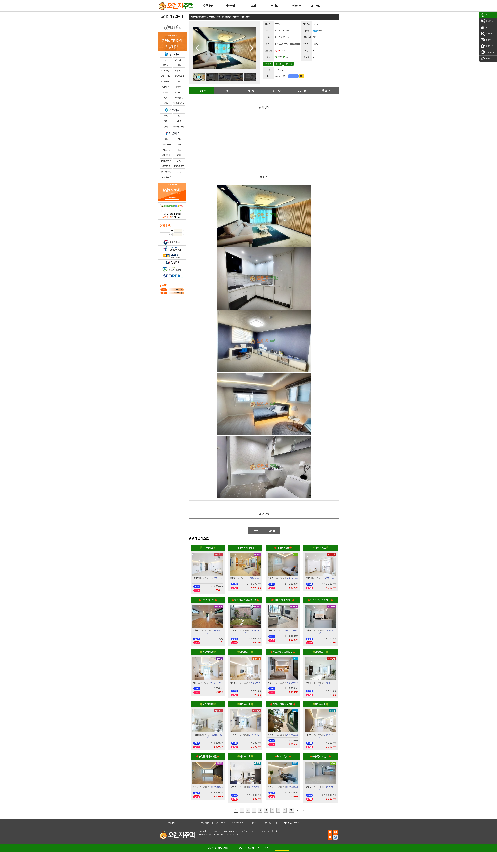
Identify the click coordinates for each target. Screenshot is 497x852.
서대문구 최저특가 (245, 547)
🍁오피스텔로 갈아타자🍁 (282, 652)
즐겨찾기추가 (490, 46)
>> (304, 810)
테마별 (274, 5)
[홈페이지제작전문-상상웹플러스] (335, 837)
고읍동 (308, 630)
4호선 (315, 31)
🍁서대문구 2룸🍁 (283, 548)
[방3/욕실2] (205, 578)
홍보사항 (288, 64)
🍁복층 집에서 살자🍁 (320, 756)
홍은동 (233, 578)
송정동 (195, 787)
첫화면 (487, 58)
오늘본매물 (489, 21)
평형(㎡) (254, 578)
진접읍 (308, 787)
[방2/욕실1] (242, 578)
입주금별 (230, 5)
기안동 (308, 735)
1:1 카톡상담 (489, 52)
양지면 (233, 787)
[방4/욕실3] (318, 787)
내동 (270, 630)
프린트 (272, 530)
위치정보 (268, 64)
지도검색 (488, 27)
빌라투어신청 (238, 822)
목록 (256, 530)
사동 (195, 683)
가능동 (196, 735)
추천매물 (208, 5)
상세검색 (488, 34)
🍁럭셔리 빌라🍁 (282, 756)
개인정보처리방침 (291, 822)
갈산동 (270, 735)
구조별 (252, 5)
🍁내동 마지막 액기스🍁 (283, 600)
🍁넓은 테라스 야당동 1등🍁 (245, 600)
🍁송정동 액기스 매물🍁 (208, 756)
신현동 (195, 630)
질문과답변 (220, 822)
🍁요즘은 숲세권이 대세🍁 (320, 600)
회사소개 (254, 822)
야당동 (233, 630)
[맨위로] (330, 832)
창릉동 (270, 683)
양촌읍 (308, 683)
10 (291, 810)
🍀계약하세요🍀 (208, 548)
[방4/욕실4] (205, 630)
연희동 (270, 578)
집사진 (278, 64)
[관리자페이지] (330, 837)
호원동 (196, 578)
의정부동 (233, 683)
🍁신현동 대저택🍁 (207, 600)
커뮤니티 (297, 5)
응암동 (308, 578)
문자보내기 (489, 40)
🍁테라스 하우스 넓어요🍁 (283, 704)
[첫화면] (335, 832)
